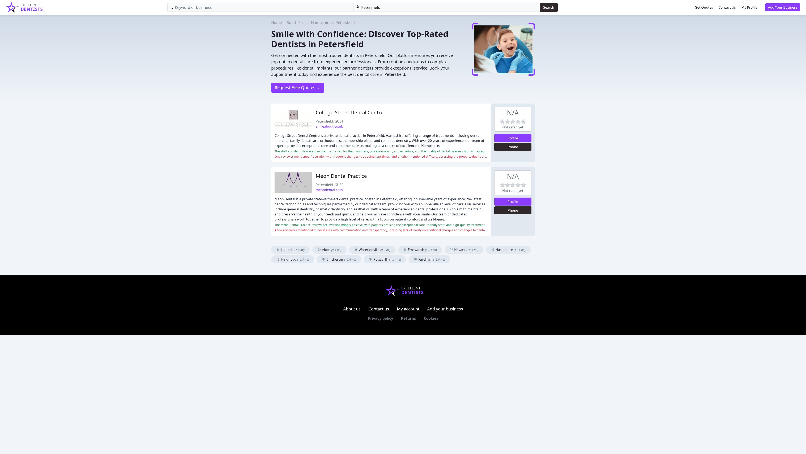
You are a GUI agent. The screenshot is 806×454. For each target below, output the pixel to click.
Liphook (292, 249)
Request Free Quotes (295, 87)
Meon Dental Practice (341, 175)
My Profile (749, 7)
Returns (408, 318)
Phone (513, 147)
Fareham (431, 259)
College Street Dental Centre (350, 112)
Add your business (445, 309)
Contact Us (727, 7)
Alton (331, 249)
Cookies (431, 318)
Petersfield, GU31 (329, 121)
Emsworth (422, 249)
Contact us (378, 309)
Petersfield (345, 22)
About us (352, 309)
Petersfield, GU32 (329, 184)
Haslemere (510, 249)
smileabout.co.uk (329, 126)
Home (276, 22)
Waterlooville (374, 249)
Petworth (387, 259)
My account (408, 309)
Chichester (341, 259)
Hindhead (294, 259)
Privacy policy (380, 318)
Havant (465, 249)
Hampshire (321, 22)
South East (296, 22)
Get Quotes (704, 7)
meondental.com (329, 189)
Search (548, 7)
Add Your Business (782, 7)
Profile (513, 138)
